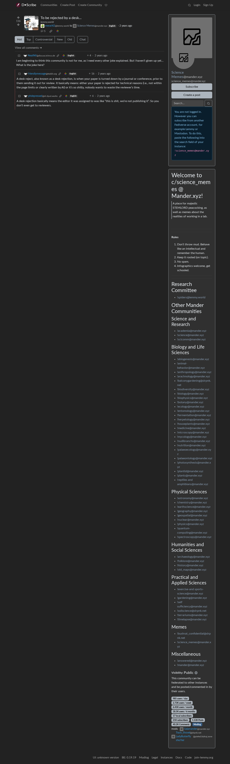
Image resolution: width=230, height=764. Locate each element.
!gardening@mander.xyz (192, 597)
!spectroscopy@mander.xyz (194, 537)
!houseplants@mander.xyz (193, 423)
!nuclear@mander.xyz (190, 519)
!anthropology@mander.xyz (194, 372)
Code (188, 757)
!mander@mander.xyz (190, 665)
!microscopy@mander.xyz (193, 432)
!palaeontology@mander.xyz (194, 458)
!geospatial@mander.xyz (192, 515)
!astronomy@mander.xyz (192, 498)
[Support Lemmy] (106, 5)
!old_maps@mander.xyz (191, 569)
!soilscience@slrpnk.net (191, 610)
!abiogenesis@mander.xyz (193, 359)
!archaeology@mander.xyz (193, 556)
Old (69, 39)
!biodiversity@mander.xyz (193, 389)
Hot (19, 39)
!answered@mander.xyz (192, 660)
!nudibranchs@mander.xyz (193, 441)
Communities (49, 5)
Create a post (191, 95)
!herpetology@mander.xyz (193, 419)
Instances (167, 757)
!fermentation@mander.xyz (194, 415)
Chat (83, 39)
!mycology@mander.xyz (191, 436)
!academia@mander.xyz (191, 330)
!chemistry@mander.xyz (192, 502)
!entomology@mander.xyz (193, 410)
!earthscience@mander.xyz (193, 506)
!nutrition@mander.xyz (191, 445)
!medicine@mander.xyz (191, 428)
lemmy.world (47, 22)
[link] (51, 31)
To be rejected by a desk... (61, 18)
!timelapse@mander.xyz (191, 619)
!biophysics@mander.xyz (192, 398)
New (60, 39)
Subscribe (192, 86)
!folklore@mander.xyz (190, 561)
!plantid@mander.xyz (190, 471)
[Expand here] (31, 23)
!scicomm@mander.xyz (191, 339)
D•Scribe (29, 5)
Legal (155, 757)
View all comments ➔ (28, 47)
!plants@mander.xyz (189, 475)
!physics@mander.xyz (190, 524)
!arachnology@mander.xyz (193, 376)
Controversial (43, 39)
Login (197, 5)
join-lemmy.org (203, 757)
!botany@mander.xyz (190, 402)
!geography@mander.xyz (192, 511)
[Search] (189, 5)
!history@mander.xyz (190, 565)
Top (28, 39)
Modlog (197, 724)
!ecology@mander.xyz (190, 406)
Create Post (67, 5)
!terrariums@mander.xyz (192, 615)
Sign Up (208, 5)
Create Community (90, 5)
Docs (179, 757)
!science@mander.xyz (190, 335)
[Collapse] (19, 56)
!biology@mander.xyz (190, 393)
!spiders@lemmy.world (191, 297)
